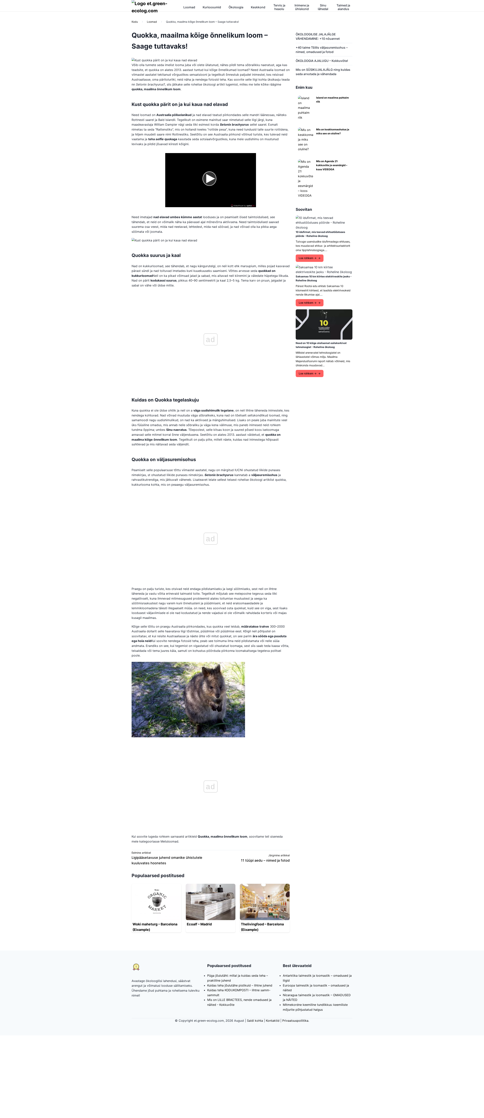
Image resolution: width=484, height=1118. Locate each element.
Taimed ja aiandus (343, 7)
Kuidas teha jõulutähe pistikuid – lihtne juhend (239, 985)
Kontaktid (272, 1020)
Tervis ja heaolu (279, 7)
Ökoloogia (236, 7)
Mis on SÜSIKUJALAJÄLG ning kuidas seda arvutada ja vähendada (323, 72)
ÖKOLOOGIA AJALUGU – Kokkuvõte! (322, 61)
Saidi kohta (255, 1020)
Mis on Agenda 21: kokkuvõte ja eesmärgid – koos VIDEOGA (331, 165)
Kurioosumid (212, 7)
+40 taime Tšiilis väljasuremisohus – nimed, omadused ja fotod (322, 50)
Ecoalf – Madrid (199, 924)
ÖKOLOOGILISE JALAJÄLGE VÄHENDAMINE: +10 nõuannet (318, 36)
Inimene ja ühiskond (302, 7)
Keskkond (258, 7)
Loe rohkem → (307, 258)
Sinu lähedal (323, 7)
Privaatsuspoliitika (295, 1020)
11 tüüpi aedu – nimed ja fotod (265, 860)
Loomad (189, 7)
